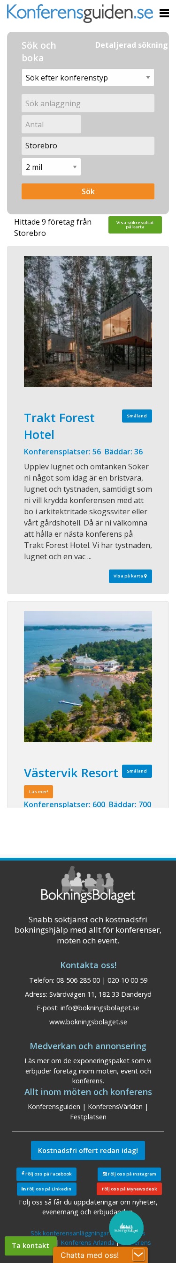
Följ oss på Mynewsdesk (129, 1189)
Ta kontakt (30, 1245)
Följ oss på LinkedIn (48, 1189)
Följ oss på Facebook (48, 1174)
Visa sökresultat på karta (135, 224)
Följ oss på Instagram (131, 1174)
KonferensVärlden (115, 1106)
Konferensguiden (54, 1106)
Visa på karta (129, 576)
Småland (137, 416)
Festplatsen (88, 1116)
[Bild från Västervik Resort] (88, 676)
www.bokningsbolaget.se (88, 1021)
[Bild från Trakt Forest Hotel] (88, 321)
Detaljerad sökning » (135, 45)
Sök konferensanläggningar (70, 1233)
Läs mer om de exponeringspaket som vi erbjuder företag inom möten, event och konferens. (88, 1070)
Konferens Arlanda (88, 1242)
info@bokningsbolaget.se (100, 1007)
